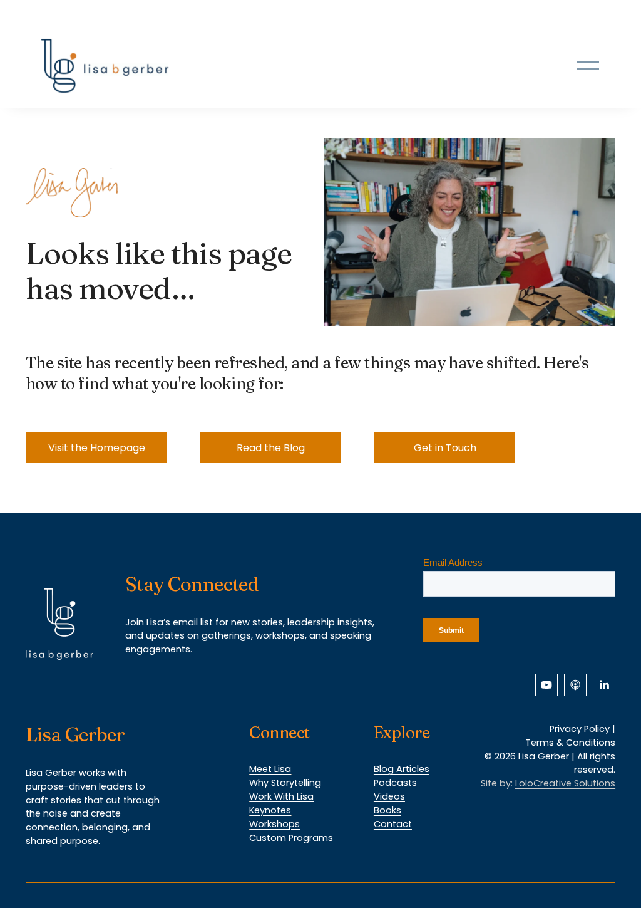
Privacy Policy (580, 729)
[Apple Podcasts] (575, 685)
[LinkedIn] (604, 685)
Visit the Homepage (96, 448)
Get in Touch (445, 448)
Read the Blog (271, 448)
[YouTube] (546, 685)
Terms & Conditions (570, 742)
